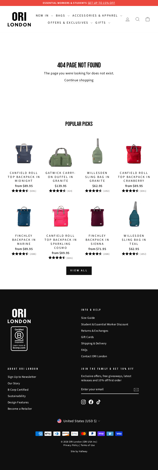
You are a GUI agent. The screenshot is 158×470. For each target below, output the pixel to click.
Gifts (101, 23)
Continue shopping (79, 80)
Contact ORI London (94, 356)
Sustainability (17, 396)
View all (79, 270)
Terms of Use (88, 445)
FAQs (84, 350)
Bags (61, 15)
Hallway (83, 451)
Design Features (18, 402)
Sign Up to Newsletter (22, 377)
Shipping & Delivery (94, 343)
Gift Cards (87, 337)
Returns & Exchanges (94, 331)
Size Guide (88, 318)
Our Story (14, 383)
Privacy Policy (71, 445)
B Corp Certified (18, 390)
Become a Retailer (20, 409)
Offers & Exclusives (69, 23)
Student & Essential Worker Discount (104, 324)
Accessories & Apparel (95, 15)
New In (43, 15)
